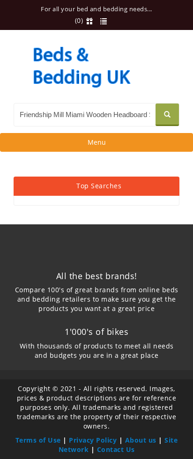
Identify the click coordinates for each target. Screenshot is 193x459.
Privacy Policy (93, 440)
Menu (96, 144)
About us (140, 440)
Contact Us (116, 449)
